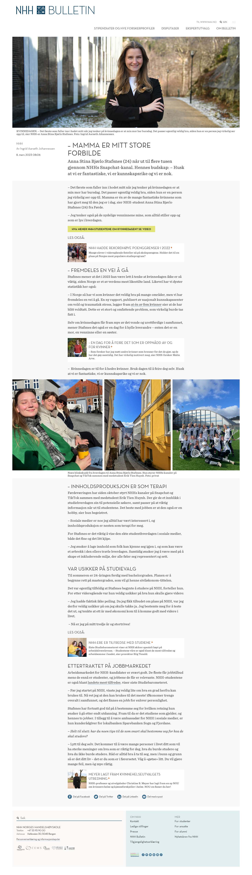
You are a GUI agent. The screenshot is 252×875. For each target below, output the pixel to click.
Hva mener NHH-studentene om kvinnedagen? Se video (111, 229)
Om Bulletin (226, 28)
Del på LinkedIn (130, 796)
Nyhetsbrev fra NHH (186, 836)
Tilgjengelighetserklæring (144, 841)
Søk (117, 817)
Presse (134, 831)
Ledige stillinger (139, 826)
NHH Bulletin (137, 836)
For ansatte (181, 826)
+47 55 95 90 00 (36, 830)
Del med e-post (155, 796)
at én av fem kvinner (146, 304)
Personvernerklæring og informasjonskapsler (38, 839)
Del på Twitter (106, 796)
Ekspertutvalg (197, 28)
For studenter (182, 821)
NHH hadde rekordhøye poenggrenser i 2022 (129, 248)
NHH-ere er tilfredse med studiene (120, 642)
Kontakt (134, 821)
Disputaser (170, 28)
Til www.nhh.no (206, 22)
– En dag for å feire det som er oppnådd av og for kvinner (130, 345)
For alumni (181, 831)
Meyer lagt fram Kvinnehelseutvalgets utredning (124, 776)
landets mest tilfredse (104, 682)
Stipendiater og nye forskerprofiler (124, 28)
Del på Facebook (81, 796)
